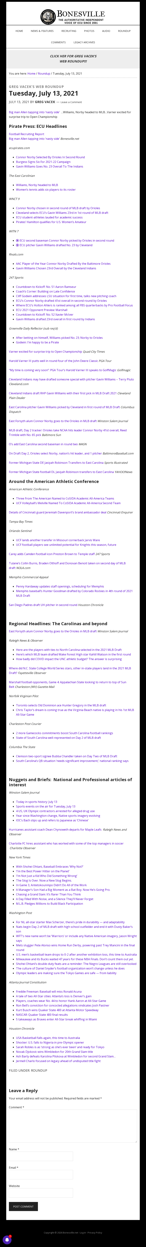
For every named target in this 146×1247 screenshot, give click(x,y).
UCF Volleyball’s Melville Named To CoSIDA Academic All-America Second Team (68, 503)
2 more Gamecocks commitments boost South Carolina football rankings (64, 733)
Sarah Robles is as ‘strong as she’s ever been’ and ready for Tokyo (60, 1047)
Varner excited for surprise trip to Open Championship (45, 352)
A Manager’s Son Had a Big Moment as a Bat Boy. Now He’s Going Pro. (63, 890)
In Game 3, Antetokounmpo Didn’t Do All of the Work (51, 885)
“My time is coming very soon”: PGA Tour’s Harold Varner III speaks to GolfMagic (62, 370)
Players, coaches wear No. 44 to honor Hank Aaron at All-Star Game (61, 1001)
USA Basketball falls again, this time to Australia (48, 1038)
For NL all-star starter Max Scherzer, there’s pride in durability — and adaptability (70, 922)
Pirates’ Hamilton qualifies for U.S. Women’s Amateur (51, 222)
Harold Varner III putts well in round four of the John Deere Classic (53, 361)
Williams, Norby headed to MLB (37, 185)
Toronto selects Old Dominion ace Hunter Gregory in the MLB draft (61, 705)
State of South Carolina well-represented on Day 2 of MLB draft (58, 738)
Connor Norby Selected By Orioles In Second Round (50, 157)
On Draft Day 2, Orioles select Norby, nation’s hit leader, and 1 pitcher (55, 453)
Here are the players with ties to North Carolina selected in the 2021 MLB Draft (69, 650)
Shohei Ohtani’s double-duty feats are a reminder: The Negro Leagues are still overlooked (76, 964)
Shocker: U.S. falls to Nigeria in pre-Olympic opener (50, 1042)
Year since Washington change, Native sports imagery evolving (58, 816)
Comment (16, 1107)
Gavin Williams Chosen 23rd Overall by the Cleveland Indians (56, 268)
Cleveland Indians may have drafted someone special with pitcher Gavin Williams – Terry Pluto (71, 379)
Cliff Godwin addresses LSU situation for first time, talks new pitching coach (66, 296)
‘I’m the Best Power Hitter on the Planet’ (42, 871)
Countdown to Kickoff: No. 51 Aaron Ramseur (46, 287)
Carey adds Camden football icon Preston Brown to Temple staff (52, 554)
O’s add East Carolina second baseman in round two (43, 444)
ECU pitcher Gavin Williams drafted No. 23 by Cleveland (55, 245)
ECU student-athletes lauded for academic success (49, 217)
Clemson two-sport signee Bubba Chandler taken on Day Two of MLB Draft (66, 756)
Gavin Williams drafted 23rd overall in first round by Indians (55, 319)
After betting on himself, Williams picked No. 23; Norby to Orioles (59, 338)
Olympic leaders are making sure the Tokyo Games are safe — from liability (66, 973)
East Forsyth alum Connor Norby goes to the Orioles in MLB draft (53, 421)
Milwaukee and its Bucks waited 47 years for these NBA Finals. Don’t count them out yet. (75, 959)
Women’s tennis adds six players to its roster (46, 190)
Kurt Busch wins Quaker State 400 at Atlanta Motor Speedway (57, 1010)
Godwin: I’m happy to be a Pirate (37, 342)
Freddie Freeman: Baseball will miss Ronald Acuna (49, 992)
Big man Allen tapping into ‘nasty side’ (34, 112)
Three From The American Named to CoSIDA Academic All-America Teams (65, 498)
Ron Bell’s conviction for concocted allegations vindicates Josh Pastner (62, 1005)
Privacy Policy (95, 1232)
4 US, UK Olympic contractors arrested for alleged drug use (55, 811)
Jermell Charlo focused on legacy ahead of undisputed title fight (58, 1061)
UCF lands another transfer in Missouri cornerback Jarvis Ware (58, 540)
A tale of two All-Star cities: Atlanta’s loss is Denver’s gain (54, 996)
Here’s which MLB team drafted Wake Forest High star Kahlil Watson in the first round (73, 654)
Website (14, 1186)
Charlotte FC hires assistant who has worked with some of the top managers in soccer (66, 843)
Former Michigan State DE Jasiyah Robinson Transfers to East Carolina (56, 463)
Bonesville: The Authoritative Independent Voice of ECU (73, 17)
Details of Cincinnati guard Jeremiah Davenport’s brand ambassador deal (57, 512)
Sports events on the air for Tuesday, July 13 (45, 806)
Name (14, 1149)
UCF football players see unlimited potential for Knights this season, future (66, 545)
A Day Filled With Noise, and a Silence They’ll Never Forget (54, 899)
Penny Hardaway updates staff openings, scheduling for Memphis (60, 586)
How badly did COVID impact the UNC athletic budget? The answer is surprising (69, 659)
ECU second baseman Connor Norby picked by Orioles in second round (66, 240)
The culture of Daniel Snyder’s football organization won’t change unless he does (70, 968)
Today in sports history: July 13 (36, 802)
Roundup (39, 1070)
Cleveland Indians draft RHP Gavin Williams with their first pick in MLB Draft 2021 (63, 393)
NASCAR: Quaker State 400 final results (42, 1015)
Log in (83, 1232)
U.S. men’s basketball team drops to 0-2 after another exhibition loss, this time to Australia (76, 954)
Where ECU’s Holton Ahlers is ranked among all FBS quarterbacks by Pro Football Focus (74, 305)
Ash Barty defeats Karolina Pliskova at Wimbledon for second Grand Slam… (66, 1056)
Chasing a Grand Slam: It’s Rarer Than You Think (48, 894)
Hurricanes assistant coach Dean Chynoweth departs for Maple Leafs (55, 830)
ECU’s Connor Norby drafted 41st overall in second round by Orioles (61, 301)
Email (13, 1168)
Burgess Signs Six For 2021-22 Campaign (43, 162)
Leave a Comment (71, 102)
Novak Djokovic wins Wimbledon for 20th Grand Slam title (54, 1052)
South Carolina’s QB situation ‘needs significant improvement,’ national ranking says (72, 761)
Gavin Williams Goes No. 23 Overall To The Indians (49, 166)
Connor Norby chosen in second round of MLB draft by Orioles (58, 208)
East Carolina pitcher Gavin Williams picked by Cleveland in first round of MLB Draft (64, 407)
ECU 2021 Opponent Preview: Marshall (41, 310)
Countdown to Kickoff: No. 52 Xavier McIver (44, 315)
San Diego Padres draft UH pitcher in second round (43, 605)
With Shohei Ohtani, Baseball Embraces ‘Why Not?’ (49, 867)
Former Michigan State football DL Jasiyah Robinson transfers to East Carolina (61, 472)
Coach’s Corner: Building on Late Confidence (45, 291)
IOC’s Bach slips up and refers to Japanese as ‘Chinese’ (52, 820)
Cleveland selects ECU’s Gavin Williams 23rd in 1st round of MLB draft (62, 213)
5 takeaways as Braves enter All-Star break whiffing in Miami (56, 1019)
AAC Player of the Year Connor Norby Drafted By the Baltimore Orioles (63, 264)
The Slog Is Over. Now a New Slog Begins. (44, 880)
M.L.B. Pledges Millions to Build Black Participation (49, 904)
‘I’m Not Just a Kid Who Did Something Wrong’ (46, 876)
